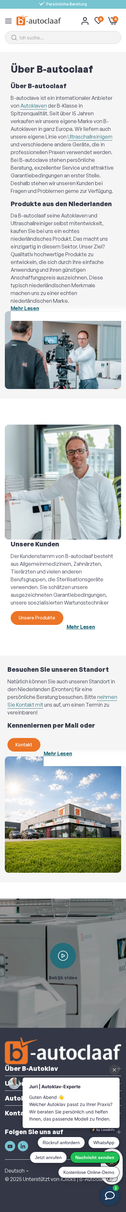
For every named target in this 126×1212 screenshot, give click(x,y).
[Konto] (85, 20)
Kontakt (24, 744)
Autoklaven (33, 105)
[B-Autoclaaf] (38, 20)
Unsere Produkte (37, 617)
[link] (63, 350)
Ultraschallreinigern (90, 136)
